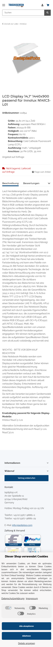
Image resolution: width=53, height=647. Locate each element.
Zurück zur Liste (11, 24)
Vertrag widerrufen (26, 478)
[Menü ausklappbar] (3, 4)
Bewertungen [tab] (31, 183)
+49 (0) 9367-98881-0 (24, 515)
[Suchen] (47, 13)
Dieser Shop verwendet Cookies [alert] (26, 556)
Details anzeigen (26, 643)
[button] (42, 5)
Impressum (32, 598)
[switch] (8, 607)
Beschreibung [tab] (10, 183)
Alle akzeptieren (26, 626)
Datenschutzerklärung (12, 598)
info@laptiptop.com (22, 525)
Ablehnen (26, 636)
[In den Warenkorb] (4, 32)
